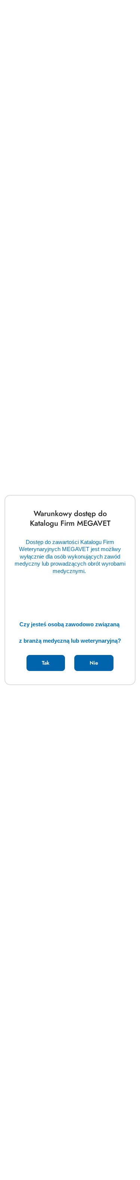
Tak (45, 663)
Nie (94, 663)
